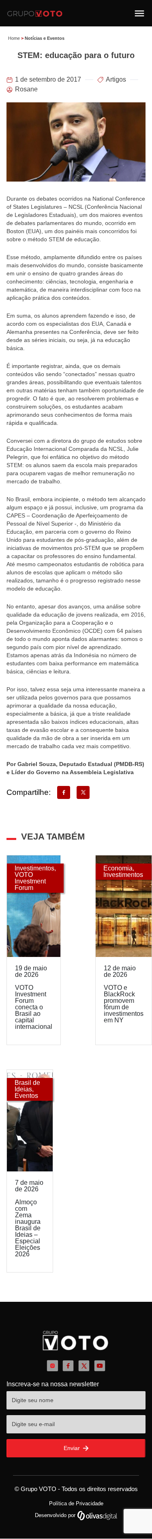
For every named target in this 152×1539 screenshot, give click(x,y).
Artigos (116, 79)
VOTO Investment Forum (30, 881)
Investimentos (34, 868)
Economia (118, 868)
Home (14, 38)
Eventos (26, 1095)
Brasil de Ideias (27, 1086)
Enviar (72, 1448)
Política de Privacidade (76, 1503)
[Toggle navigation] (139, 13)
